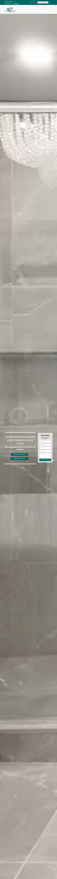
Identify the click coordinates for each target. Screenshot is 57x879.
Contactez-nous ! (19, 458)
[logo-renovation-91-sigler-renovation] (10, 9)
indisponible (9, 1)
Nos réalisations (19, 454)
